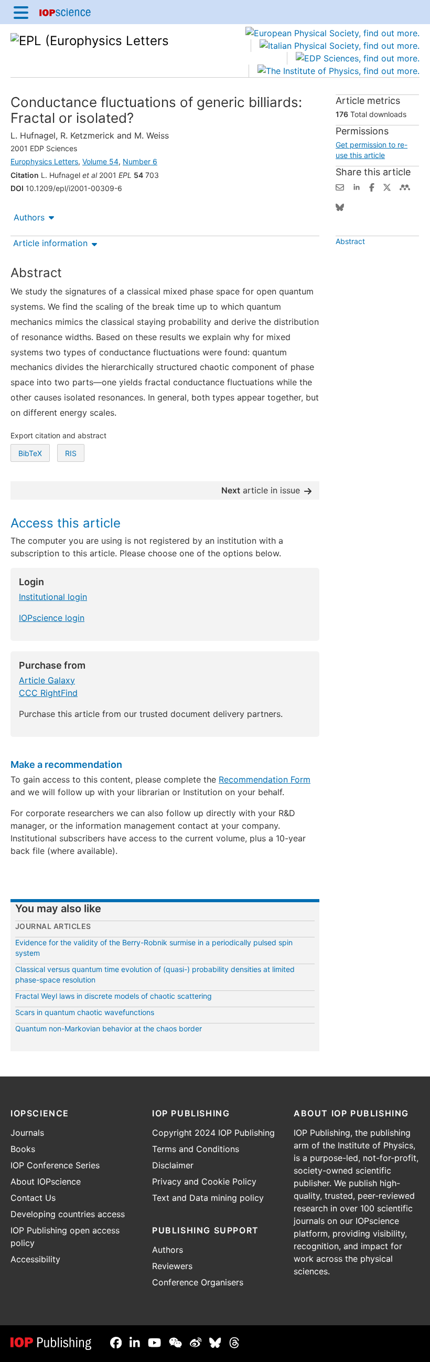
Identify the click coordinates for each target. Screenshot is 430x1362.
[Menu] (20, 12)
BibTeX (30, 453)
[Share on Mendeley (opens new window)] (405, 186)
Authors (29, 217)
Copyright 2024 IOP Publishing (213, 1132)
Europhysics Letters (44, 161)
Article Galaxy (47, 680)
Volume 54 (100, 161)
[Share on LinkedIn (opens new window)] (356, 186)
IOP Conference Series (55, 1165)
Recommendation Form (264, 779)
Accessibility (35, 1259)
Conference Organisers (197, 1282)
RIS (71, 453)
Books (22, 1149)
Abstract (350, 241)
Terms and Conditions (195, 1149)
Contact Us (33, 1197)
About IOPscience (45, 1181)
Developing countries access (67, 1214)
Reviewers (172, 1266)
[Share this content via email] (340, 186)
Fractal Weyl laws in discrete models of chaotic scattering (113, 995)
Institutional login (53, 597)
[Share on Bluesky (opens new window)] (340, 206)
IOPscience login (51, 618)
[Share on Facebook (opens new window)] (371, 186)
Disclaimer (173, 1165)
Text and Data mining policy (208, 1197)
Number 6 (140, 161)
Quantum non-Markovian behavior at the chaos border (108, 1028)
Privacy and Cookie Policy (204, 1181)
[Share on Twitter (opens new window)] (387, 186)
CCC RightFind (48, 693)
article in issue (260, 490)
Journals (27, 1132)
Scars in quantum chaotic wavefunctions (84, 1012)
